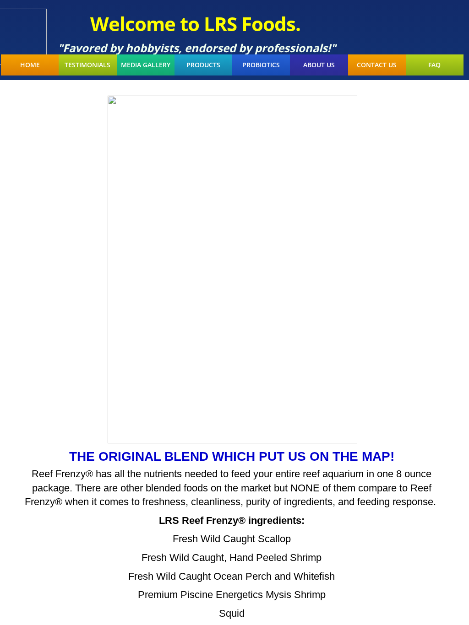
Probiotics (261, 65)
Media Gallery (145, 65)
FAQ (434, 65)
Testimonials (87, 65)
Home (30, 65)
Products (203, 65)
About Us (319, 65)
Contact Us (377, 65)
